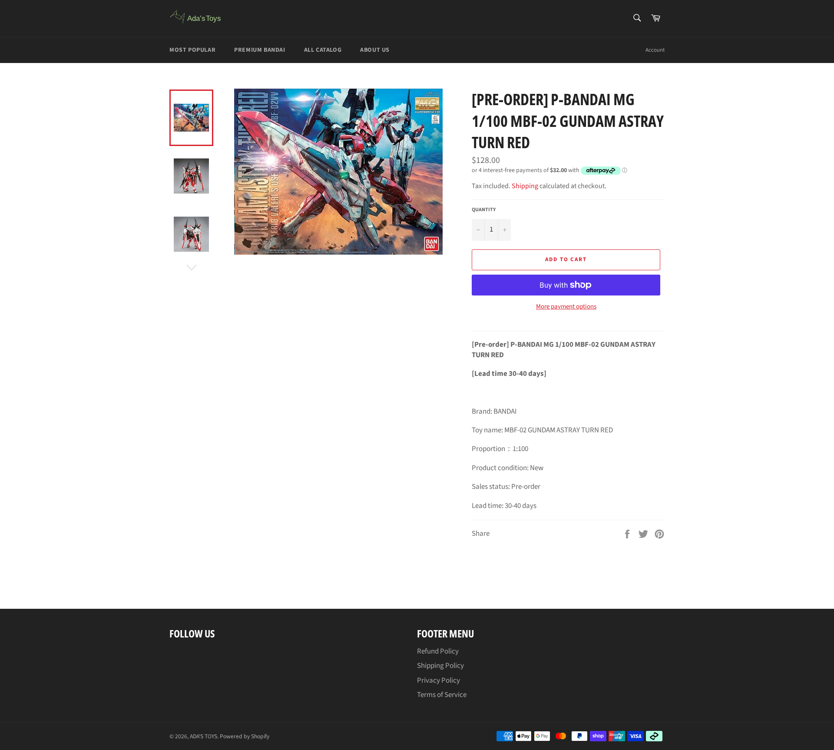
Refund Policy (438, 651)
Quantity (484, 209)
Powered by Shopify (244, 736)
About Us (375, 50)
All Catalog (323, 50)
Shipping (525, 186)
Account (655, 50)
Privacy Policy (438, 680)
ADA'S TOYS (203, 736)
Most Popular (192, 50)
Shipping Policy (440, 665)
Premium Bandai (259, 50)
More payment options (566, 306)
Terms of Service (442, 695)
